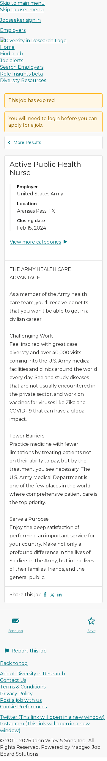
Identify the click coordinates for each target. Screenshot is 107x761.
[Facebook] (45, 594)
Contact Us (13, 680)
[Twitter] (52, 594)
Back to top (14, 663)
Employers (13, 30)
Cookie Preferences (23, 707)
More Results (27, 142)
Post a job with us (21, 700)
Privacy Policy (16, 693)
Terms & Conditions (22, 687)
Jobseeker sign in (20, 20)
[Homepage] (33, 40)
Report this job (29, 651)
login (54, 118)
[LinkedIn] (59, 594)
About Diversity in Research (32, 674)
